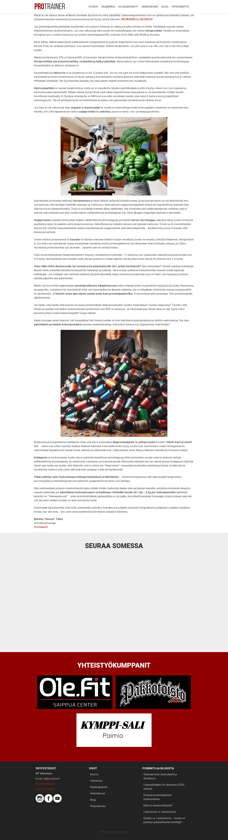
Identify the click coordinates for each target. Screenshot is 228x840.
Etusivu (93, 6)
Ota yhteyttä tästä (45, 783)
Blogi (165, 6)
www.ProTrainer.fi (45, 789)
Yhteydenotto (180, 6)
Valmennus (108, 6)
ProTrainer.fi (41, 527)
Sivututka (123, 832)
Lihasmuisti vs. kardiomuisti (159, 811)
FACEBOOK (146, 19)
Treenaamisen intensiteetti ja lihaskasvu (160, 776)
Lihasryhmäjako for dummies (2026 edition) (163, 786)
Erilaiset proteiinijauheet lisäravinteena (157, 797)
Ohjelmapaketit (128, 6)
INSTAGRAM (128, 19)
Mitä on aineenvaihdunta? (158, 805)
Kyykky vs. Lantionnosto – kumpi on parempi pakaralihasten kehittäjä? (164, 820)
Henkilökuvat (150, 6)
